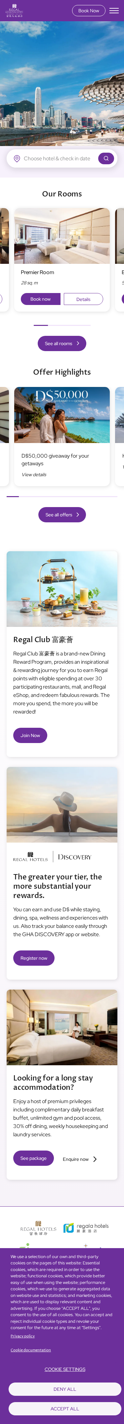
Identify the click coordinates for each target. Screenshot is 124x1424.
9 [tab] (111, 496)
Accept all (65, 1409)
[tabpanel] (62, 260)
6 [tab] (74, 496)
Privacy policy (23, 1336)
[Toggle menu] (114, 10)
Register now (34, 958)
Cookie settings (65, 1369)
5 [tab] (62, 496)
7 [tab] (86, 496)
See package (34, 1158)
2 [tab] (55, 325)
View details (33, 475)
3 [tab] (69, 325)
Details (83, 299)
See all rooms (58, 343)
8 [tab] (99, 496)
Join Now (30, 735)
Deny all (65, 1389)
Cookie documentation (31, 1350)
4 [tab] (83, 325)
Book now (40, 299)
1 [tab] (41, 325)
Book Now (88, 11)
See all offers (59, 515)
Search (106, 158)
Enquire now (76, 1159)
